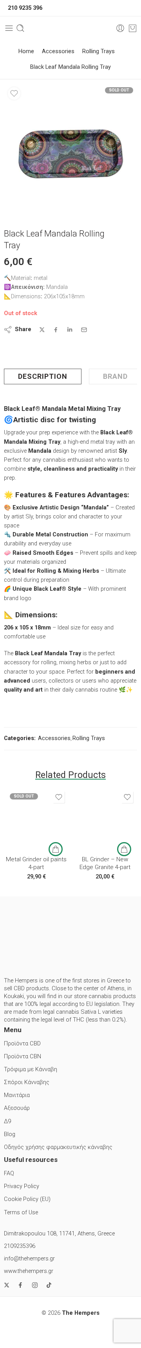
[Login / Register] (120, 28)
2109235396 (19, 1246)
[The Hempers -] (70, 28)
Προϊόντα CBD (22, 1043)
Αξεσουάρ (17, 1108)
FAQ (9, 1173)
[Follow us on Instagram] (34, 1285)
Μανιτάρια (17, 1095)
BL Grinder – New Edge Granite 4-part (105, 863)
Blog (9, 1134)
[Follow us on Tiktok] (49, 1285)
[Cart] (132, 28)
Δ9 (7, 1121)
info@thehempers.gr (29, 1258)
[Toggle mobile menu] (9, 28)
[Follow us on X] (6, 1285)
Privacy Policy (21, 1186)
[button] (124, 849)
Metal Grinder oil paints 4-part (36, 863)
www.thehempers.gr (28, 1271)
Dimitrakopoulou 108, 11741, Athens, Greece (59, 1233)
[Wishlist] (14, 93)
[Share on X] (42, 330)
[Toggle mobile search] (20, 28)
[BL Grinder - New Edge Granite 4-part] (104, 819)
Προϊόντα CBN (22, 1056)
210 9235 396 (25, 8)
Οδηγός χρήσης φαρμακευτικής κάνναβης (58, 1147)
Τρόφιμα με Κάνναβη (30, 1069)
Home (26, 51)
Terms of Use (21, 1212)
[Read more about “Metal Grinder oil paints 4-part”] (56, 849)
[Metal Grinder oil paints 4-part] (36, 819)
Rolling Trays (98, 51)
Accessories (58, 51)
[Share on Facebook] (56, 330)
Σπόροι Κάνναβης (26, 1082)
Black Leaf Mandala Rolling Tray (70, 67)
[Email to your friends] (84, 329)
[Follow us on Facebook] (20, 1285)
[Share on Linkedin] (70, 329)
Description (42, 376)
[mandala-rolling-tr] (70, 149)
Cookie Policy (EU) (27, 1199)
